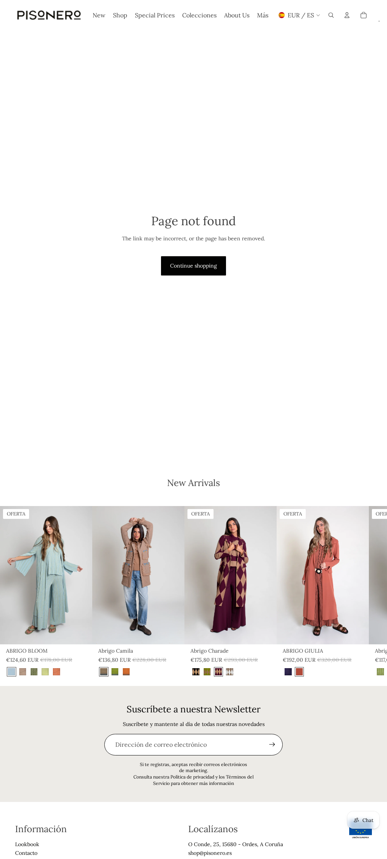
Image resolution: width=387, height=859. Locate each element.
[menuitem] (262, 15)
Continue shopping (193, 265)
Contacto (26, 853)
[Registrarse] (272, 744)
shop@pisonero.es (210, 853)
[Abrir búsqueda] (331, 15)
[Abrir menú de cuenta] (347, 15)
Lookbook (27, 844)
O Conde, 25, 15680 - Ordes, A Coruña (235, 844)
